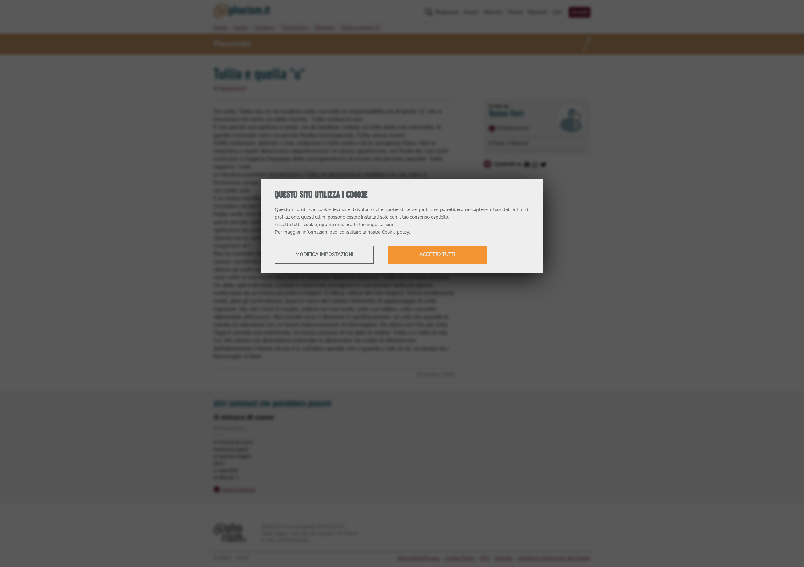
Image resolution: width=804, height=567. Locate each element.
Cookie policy (395, 232)
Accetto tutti (437, 254)
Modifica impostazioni (324, 254)
